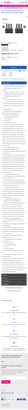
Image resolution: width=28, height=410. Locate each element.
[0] (25, 2)
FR (13, 2)
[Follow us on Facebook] (2, 393)
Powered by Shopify (5, 405)
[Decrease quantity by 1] (2, 62)
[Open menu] (2, 2)
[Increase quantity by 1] (9, 62)
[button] (14, 291)
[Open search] (20, 2)
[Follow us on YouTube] (10, 393)
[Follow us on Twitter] (5, 393)
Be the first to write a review (14, 290)
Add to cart (14, 67)
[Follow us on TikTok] (13, 393)
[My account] (22, 2)
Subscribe (5, 382)
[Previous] (3, 27)
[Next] (24, 27)
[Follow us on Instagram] (7, 393)
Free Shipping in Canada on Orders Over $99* (14, 7)
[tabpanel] (14, 177)
